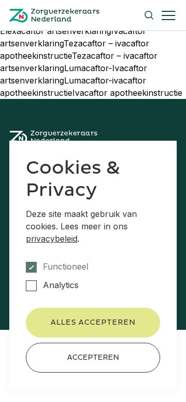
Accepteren (93, 357)
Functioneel (65, 267)
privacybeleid (52, 238)
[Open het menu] (168, 15)
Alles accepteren (93, 322)
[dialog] (93, 265)
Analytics (61, 285)
